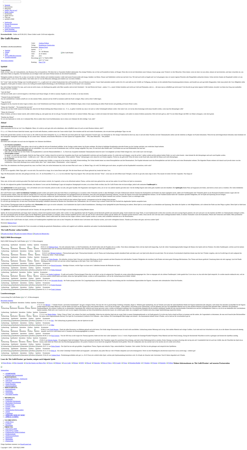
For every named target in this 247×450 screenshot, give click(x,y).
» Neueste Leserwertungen (13, 382)
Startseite (7, 5)
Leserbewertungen (10, 57)
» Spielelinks (8, 391)
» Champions (9, 413)
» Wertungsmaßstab (11, 386)
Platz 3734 (42, 62)
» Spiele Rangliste (10, 384)
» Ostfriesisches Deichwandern (14, 410)
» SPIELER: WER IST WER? (15, 415)
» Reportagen (9, 425)
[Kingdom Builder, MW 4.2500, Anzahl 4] (134, 363)
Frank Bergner (54, 329)
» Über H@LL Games (11, 430)
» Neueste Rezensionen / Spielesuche (16, 379)
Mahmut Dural (43, 47)
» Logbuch (8, 423)
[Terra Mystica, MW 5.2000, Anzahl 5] (6, 363)
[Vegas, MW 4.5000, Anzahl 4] (124, 363)
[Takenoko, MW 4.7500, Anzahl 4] (96, 363)
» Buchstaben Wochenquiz (13, 403)
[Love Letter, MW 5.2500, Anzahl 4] (66, 363)
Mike (52, 325)
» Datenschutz (9, 441)
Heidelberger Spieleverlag (47, 45)
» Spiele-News (9, 422)
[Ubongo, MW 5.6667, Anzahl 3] (154, 363)
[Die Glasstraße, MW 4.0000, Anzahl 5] (17, 363)
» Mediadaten (9, 439)
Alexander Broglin (57, 280)
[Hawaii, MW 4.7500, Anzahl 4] (88, 363)
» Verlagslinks (9, 393)
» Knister (7, 408)
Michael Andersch (56, 253)
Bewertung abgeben (7, 60)
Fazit (6, 54)
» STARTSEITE (10, 373)
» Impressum (8, 437)
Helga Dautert (55, 346)
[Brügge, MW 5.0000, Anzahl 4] (75, 363)
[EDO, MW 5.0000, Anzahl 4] (81, 363)
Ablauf (7, 52)
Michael (47, 305)
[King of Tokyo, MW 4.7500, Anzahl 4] (106, 363)
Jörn (52, 320)
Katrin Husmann (56, 285)
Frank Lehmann (56, 289)
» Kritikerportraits (10, 434)
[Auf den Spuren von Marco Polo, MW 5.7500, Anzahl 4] (35, 363)
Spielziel (7, 50)
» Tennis (7, 411)
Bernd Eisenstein (56, 265)
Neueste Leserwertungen (12, 27)
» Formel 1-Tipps (10, 406)
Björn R (53, 351)
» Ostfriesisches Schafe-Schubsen (15, 432)
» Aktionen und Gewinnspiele (14, 375)
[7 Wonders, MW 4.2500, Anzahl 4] (145, 363)
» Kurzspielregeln (10, 389)
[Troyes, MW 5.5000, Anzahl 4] (50, 363)
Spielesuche (8, 22)
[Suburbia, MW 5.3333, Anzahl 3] (162, 363)
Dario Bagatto (53, 259)
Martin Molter (52, 314)
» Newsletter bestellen (11, 394)
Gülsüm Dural (55, 355)
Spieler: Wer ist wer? (11, 10)
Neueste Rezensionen (11, 24)
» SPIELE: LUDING (12, 417)
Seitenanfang (5, 370)
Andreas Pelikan (44, 43)
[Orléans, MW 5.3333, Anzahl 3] (169, 363)
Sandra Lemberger (54, 274)
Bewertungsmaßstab (11, 31)
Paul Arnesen (55, 335)
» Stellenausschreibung (12, 436)
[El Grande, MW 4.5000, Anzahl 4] (117, 363)
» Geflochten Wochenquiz (13, 401)
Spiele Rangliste (9, 29)
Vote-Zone (8, 26)
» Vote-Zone (8, 380)
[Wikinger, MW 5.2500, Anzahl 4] (57, 363)
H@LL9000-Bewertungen (13, 55)
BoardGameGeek (25, 444)
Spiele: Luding (9, 12)
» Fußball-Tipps (9, 404)
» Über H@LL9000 (11, 429)
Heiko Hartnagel (56, 270)
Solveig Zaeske (52, 340)
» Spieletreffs (9, 399)
